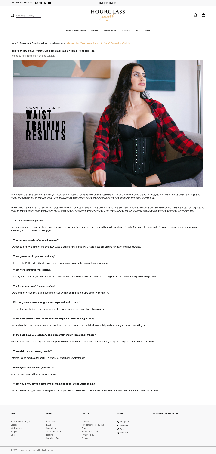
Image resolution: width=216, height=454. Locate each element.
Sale (138, 30)
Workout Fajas (110, 30)
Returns (49, 435)
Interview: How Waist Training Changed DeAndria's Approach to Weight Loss (53, 51)
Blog (84, 428)
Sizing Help (51, 428)
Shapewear (125, 30)
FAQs (48, 425)
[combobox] (28, 15)
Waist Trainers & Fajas (76, 30)
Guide (147, 30)
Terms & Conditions (90, 431)
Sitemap (85, 438)
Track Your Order (53, 431)
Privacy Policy (88, 435)
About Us (86, 421)
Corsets (94, 30)
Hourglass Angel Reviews (93, 425)
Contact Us (51, 421)
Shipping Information (55, 438)
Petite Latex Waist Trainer (38, 263)
